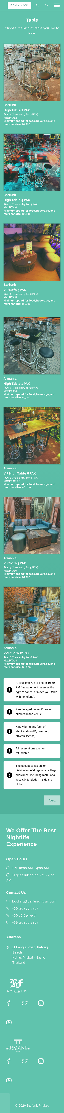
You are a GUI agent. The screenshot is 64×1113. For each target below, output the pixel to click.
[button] (56, 5)
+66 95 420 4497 (25, 922)
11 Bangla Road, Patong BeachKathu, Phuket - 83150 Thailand (30, 954)
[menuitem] (19, 5)
